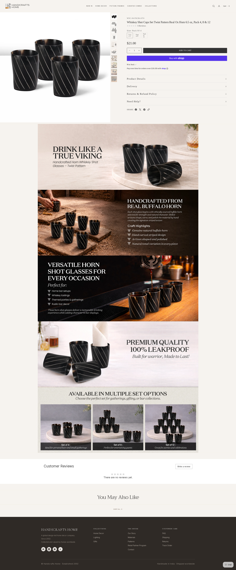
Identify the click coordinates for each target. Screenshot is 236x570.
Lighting (96, 537)
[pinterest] (144, 110)
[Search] (213, 6)
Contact (131, 549)
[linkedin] (49, 549)
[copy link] (148, 110)
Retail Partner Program (137, 545)
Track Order (167, 545)
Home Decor (101, 6)
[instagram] (55, 549)
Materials (131, 537)
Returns (165, 541)
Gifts (95, 541)
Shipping (165, 537)
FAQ (164, 533)
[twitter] (140, 110)
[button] (219, 6)
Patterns (131, 541)
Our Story (132, 533)
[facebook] (136, 110)
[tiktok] (60, 549)
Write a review (183, 466)
